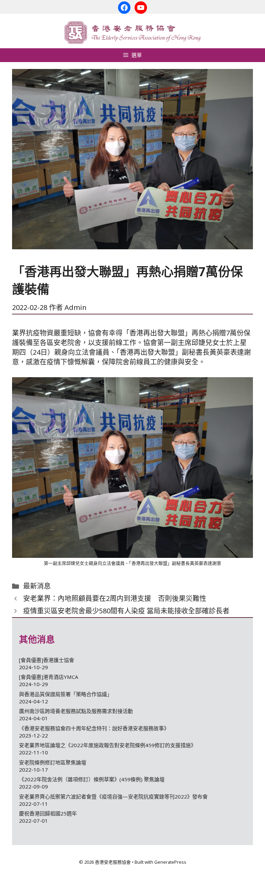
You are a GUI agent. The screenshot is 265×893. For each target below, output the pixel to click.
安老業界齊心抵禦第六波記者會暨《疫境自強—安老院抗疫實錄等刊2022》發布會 (113, 796)
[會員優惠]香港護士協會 (46, 659)
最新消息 (37, 586)
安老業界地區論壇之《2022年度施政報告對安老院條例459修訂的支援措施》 (107, 745)
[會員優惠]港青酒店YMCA (48, 676)
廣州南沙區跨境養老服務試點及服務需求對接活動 (76, 711)
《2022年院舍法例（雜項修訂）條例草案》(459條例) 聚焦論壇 (92, 779)
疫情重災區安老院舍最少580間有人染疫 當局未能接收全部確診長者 (126, 610)
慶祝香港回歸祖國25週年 (48, 813)
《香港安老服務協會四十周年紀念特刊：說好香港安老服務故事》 (94, 728)
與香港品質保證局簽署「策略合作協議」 (65, 694)
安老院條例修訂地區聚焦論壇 (52, 762)
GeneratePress (170, 862)
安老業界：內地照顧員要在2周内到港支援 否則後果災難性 (114, 598)
